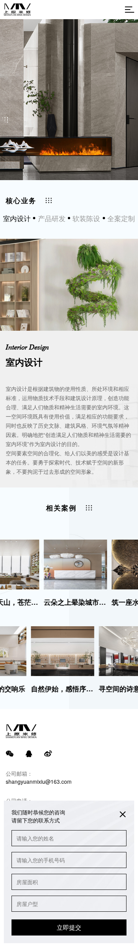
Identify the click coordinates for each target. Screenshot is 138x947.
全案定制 (121, 218)
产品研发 (52, 218)
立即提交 (69, 927)
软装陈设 (86, 218)
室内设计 (17, 218)
